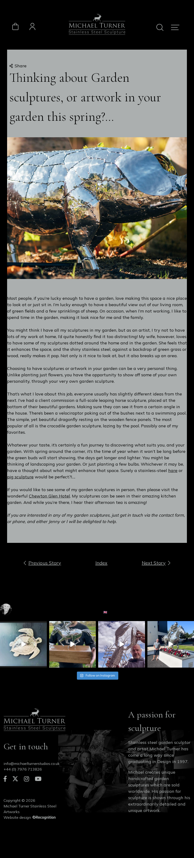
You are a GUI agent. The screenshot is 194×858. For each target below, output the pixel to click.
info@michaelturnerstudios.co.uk (32, 763)
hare (172, 470)
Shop (163, 831)
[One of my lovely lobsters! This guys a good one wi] (121, 644)
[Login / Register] (32, 27)
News (133, 831)
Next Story (154, 563)
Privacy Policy (171, 826)
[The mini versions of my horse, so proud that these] (72, 644)
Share (20, 66)
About (133, 826)
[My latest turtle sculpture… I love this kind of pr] (23, 644)
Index (101, 563)
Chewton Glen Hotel (49, 496)
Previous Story (44, 563)
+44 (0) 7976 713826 (23, 769)
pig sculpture (20, 477)
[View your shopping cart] (15, 29)
